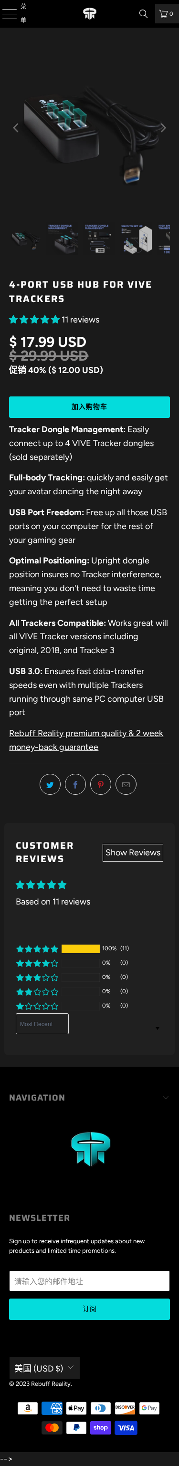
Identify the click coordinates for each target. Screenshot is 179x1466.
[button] (34, 319)
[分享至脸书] (75, 784)
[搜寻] (144, 13)
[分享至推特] (50, 784)
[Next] (162, 128)
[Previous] (16, 128)
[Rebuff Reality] (90, 14)
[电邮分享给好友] (126, 784)
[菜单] (4, 14)
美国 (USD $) (38, 1368)
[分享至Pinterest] (100, 784)
